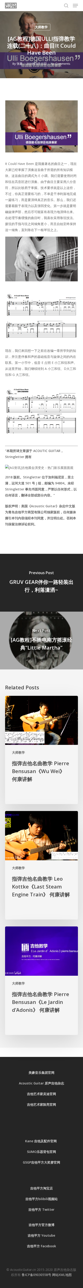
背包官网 (49, 1151)
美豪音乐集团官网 (41, 1072)
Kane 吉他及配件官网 (41, 1141)
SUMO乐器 (35, 1151)
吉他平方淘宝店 (41, 1188)
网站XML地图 (62, 1275)
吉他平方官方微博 (41, 1225)
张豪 (20, 64)
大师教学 (41, 27)
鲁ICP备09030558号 (37, 1275)
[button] (75, 5)
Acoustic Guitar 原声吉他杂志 (41, 1083)
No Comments (60, 64)
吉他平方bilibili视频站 (41, 1199)
